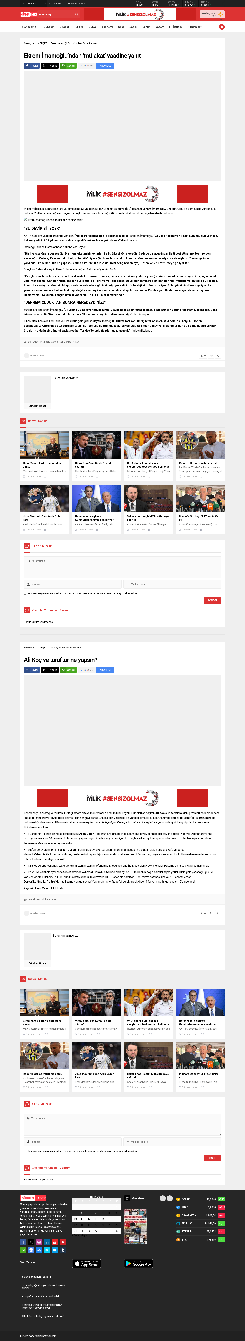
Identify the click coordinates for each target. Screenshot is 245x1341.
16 (116, 1219)
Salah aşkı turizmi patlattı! (37, 1276)
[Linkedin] (47, 1242)
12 (89, 1219)
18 (82, 1224)
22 (109, 1224)
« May (75, 1235)
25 (82, 1230)
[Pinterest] (63, 1242)
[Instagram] (39, 1242)
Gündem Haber (38, 355)
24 (75, 1230)
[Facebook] (23, 1242)
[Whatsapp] (23, 1250)
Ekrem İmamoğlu (41, 341)
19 (89, 1224)
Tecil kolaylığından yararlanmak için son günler (44, 1286)
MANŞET (42, 43)
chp (30, 341)
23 (116, 1224)
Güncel (54, 341)
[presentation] (163, 1198)
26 (89, 1230)
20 (96, 1224)
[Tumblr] (63, 1250)
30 (116, 1230)
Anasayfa (29, 43)
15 (109, 1219)
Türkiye (75, 341)
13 (96, 1219)
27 (96, 1230)
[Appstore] (39, 1250)
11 (82, 1219)
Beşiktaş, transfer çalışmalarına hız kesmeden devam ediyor (42, 1306)
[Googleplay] (47, 1250)
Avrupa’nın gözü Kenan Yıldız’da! (69, 3)
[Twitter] (31, 1242)
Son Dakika (65, 341)
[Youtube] (55, 1242)
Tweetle (52, 65)
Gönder (71, 65)
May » (84, 1235)
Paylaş (34, 65)
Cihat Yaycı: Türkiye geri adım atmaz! (43, 1316)
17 (75, 1224)
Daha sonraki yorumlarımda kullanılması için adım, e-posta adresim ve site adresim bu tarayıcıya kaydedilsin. (83, 593)
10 (75, 1219)
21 (103, 1224)
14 (103, 1219)
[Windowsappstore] (55, 1250)
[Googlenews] (31, 1250)
